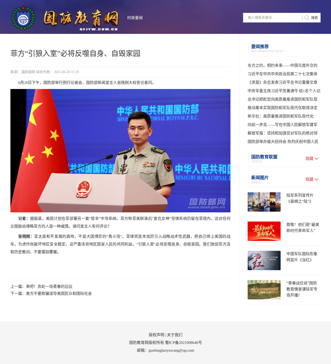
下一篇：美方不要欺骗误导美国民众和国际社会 (51, 293)
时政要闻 (135, 18)
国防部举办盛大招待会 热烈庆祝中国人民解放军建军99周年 (283, 143)
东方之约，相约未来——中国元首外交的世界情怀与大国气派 (282, 66)
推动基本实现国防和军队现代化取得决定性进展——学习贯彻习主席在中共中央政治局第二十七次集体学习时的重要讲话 (282, 109)
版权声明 (156, 335)
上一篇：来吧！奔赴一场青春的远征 (41, 286)
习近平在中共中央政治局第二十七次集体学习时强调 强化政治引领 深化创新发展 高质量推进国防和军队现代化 (284, 75)
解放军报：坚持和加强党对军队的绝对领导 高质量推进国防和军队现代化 (282, 134)
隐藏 (309, 158)
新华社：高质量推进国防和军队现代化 (281, 116)
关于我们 (174, 335)
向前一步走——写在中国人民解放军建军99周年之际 (282, 126)
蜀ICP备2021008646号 (183, 343)
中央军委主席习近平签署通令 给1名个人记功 (284, 92)
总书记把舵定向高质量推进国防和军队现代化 (282, 100)
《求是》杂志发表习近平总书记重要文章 (282, 82)
